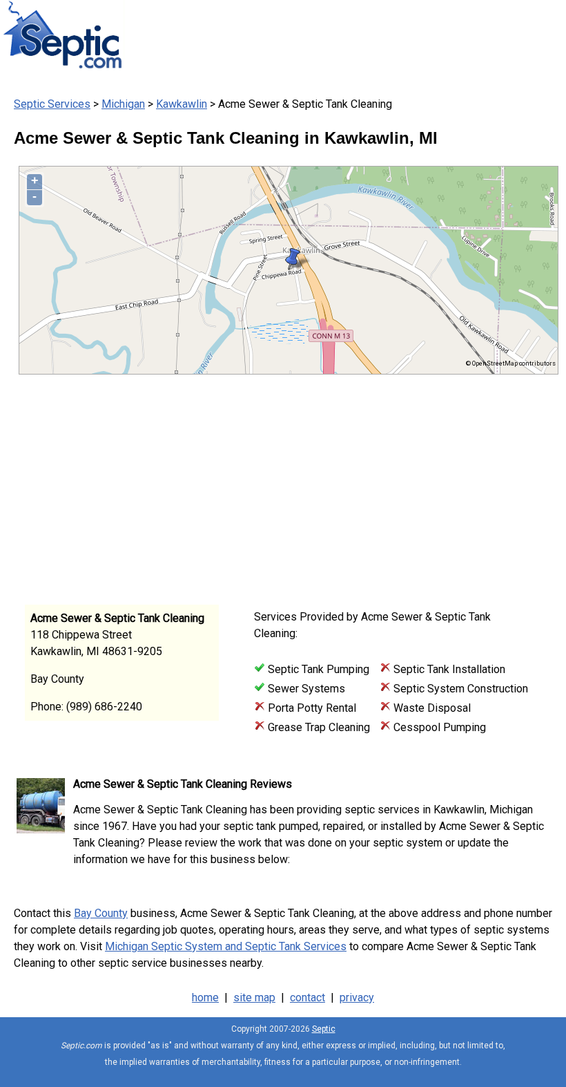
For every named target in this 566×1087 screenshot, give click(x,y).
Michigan (123, 104)
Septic (323, 1029)
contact (307, 997)
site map (254, 997)
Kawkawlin (181, 104)
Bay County (101, 913)
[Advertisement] (276, 485)
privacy (357, 997)
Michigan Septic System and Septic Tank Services (226, 946)
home (205, 997)
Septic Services (52, 104)
